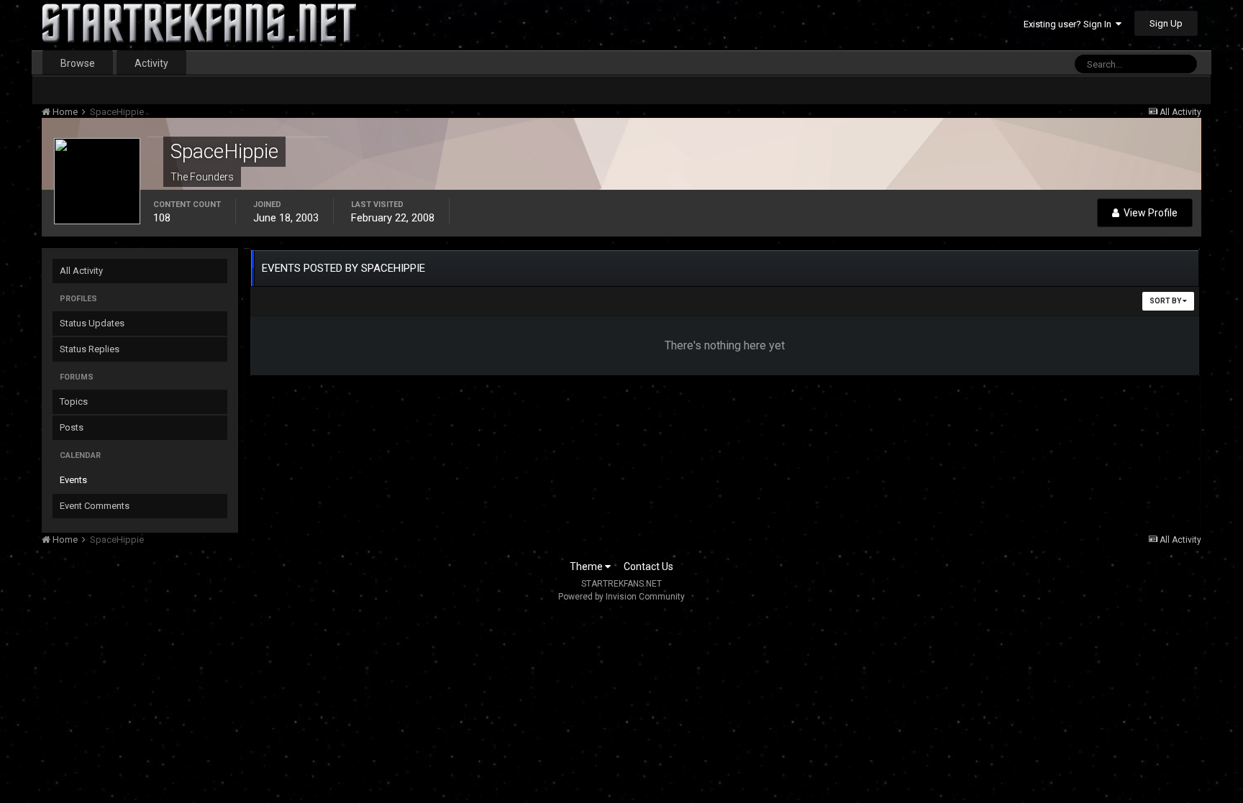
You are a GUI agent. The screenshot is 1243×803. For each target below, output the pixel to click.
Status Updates (92, 323)
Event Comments (94, 505)
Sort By (1166, 301)
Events (73, 479)
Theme (587, 566)
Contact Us (648, 566)
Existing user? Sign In (1070, 24)
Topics (74, 401)
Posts (71, 427)
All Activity (81, 270)
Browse (77, 63)
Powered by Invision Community (621, 597)
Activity (151, 63)
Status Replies (89, 349)
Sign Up (1166, 23)
